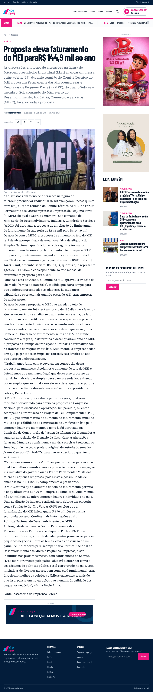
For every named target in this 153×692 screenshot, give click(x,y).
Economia (51, 676)
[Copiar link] (38, 122)
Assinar (144, 656)
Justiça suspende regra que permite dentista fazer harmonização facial (134, 247)
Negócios (14, 35)
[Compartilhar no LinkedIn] (24, 122)
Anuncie (16, 2)
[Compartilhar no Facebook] (17, 122)
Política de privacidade (29, 2)
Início (5, 35)
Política (50, 671)
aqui (72, 516)
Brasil (100, 11)
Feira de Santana (80, 11)
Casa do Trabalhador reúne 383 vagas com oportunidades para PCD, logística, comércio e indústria (134, 222)
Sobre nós (7, 2)
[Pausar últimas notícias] (148, 22)
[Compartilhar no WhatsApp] (31, 122)
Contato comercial (84, 661)
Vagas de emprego (84, 652)
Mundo (109, 11)
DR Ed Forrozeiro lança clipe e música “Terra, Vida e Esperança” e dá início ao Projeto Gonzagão (134, 197)
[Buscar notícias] (117, 11)
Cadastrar (113, 287)
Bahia (93, 11)
